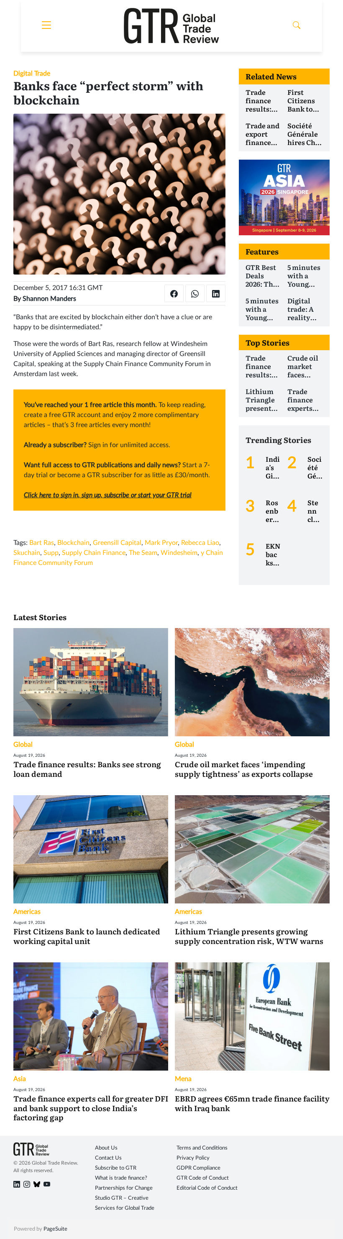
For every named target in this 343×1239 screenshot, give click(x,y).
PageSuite (55, 1229)
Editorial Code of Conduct (207, 1188)
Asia (19, 1079)
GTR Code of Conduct (203, 1178)
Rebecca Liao (200, 542)
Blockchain (73, 542)
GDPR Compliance (198, 1168)
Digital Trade (31, 73)
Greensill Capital (117, 542)
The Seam (143, 553)
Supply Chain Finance (93, 553)
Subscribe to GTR (115, 1168)
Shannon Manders (49, 298)
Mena (183, 1079)
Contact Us (108, 1158)
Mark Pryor (161, 542)
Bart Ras (41, 542)
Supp (51, 553)
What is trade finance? (121, 1178)
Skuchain (26, 553)
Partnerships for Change (124, 1188)
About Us (106, 1148)
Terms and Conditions (202, 1148)
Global (23, 744)
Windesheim (179, 553)
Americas (27, 911)
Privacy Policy (193, 1158)
